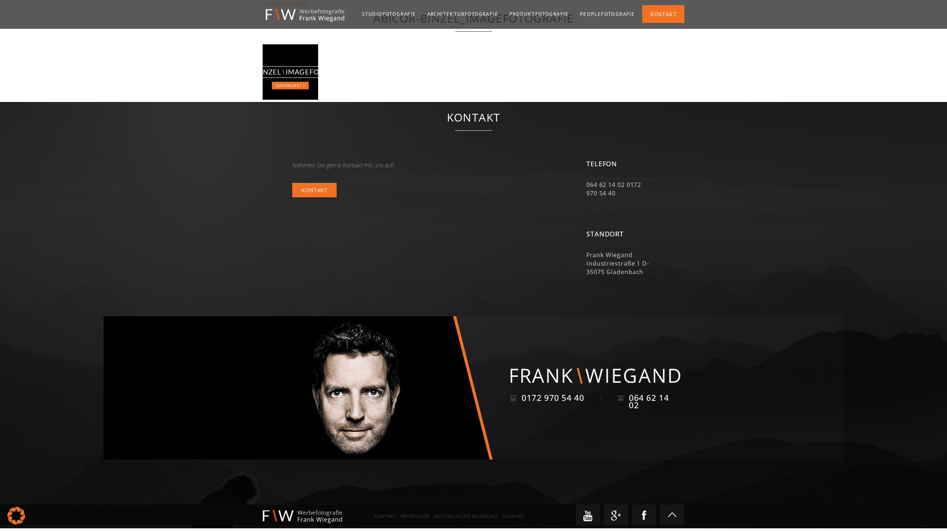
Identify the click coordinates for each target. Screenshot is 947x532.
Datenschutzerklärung (466, 516)
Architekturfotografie (462, 14)
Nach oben (672, 515)
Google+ (616, 515)
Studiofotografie (389, 14)
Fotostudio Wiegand (305, 15)
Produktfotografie (539, 14)
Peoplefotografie (607, 14)
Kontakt (663, 14)
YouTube (588, 515)
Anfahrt (513, 516)
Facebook (644, 515)
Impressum (414, 516)
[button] (16, 515)
